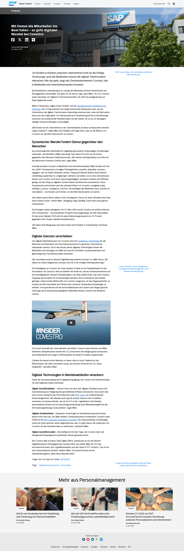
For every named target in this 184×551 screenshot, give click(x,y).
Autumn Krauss (24, 520)
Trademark (104, 547)
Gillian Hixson (79, 520)
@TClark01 (65, 459)
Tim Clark (24, 47)
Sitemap (113, 547)
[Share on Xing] (33, 40)
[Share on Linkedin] (26, 40)
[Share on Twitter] (20, 40)
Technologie (66, 465)
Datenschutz (55, 547)
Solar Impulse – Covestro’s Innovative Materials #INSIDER (71, 315)
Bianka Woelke (134, 523)
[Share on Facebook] (13, 40)
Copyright (94, 547)
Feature (14, 47)
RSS (129, 547)
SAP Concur (80, 395)
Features (15, 11)
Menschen (55, 465)
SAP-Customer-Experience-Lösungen (60, 420)
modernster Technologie (88, 241)
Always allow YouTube (71, 330)
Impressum (84, 547)
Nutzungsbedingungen (70, 547)
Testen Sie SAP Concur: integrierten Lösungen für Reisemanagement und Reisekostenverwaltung (133, 268)
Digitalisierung (45, 465)
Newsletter (121, 547)
